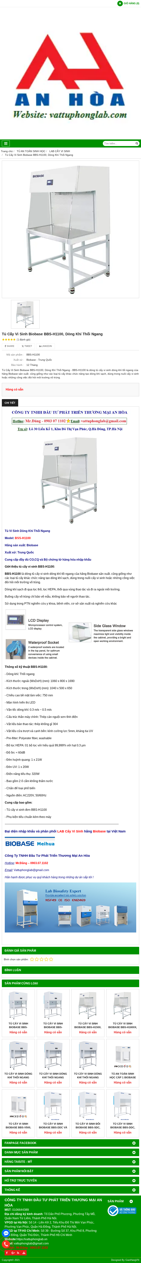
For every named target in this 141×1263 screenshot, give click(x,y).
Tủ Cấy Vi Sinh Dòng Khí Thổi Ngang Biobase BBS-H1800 (53, 1077)
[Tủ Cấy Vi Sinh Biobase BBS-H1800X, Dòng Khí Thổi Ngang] (122, 1005)
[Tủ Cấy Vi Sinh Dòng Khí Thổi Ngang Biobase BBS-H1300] (87, 1055)
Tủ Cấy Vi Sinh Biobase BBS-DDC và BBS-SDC (53, 1127)
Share (10, 346)
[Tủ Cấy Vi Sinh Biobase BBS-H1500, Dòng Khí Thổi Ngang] (87, 1005)
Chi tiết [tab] (10, 402)
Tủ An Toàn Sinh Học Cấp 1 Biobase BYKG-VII (123, 1077)
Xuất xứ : (18, 359)
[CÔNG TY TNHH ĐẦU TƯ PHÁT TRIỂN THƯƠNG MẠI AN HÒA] (70, 138)
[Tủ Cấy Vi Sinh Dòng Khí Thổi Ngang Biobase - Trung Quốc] (18, 1055)
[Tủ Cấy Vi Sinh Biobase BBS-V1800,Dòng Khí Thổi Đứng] (18, 1005)
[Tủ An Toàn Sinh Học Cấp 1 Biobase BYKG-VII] (122, 1055)
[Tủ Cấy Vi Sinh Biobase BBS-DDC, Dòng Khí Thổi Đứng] (122, 1105)
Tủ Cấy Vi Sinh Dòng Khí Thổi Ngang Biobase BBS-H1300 (88, 1077)
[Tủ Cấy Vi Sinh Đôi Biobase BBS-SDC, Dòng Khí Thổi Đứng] (87, 1105)
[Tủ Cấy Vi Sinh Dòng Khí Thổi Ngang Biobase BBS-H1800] (53, 1055)
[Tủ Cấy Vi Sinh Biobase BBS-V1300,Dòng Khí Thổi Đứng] (53, 1005)
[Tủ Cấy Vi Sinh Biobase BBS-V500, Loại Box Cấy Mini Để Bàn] (18, 1105)
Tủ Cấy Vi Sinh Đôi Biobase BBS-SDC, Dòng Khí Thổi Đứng (88, 1127)
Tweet (28, 346)
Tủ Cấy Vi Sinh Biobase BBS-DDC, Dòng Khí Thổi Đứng (123, 1127)
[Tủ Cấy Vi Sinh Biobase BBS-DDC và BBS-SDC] (53, 1105)
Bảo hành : (17, 364)
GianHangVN (132, 1260)
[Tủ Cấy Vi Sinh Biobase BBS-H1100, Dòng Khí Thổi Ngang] (70, 229)
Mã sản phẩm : (15, 354)
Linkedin (46, 346)
